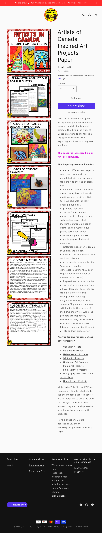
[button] (5, 15)
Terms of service (81, 527)
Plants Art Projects (73, 366)
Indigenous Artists (73, 350)
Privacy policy (67, 527)
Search (10, 465)
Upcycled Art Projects (75, 381)
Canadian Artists (72, 346)
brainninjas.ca (36, 465)
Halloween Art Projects (75, 354)
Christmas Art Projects (75, 362)
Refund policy (53, 527)
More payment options (77, 112)
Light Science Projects (75, 369)
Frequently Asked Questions (77, 427)
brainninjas (25, 527)
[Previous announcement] (5, 3)
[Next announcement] (97, 3)
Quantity (61, 83)
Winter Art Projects (73, 358)
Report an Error (37, 471)
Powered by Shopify (38, 527)
